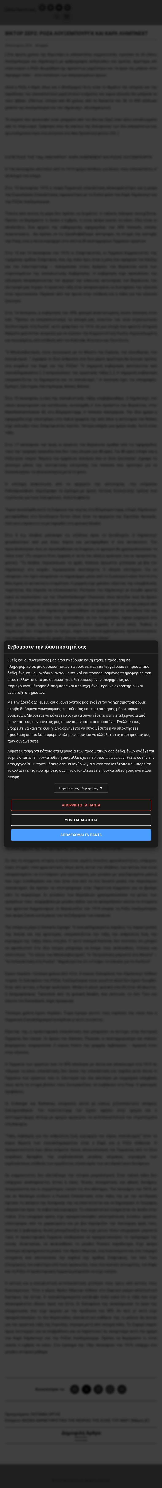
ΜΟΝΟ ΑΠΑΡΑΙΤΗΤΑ (81, 820)
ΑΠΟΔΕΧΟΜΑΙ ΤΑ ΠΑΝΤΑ (81, 835)
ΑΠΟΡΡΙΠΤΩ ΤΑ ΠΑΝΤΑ (81, 805)
